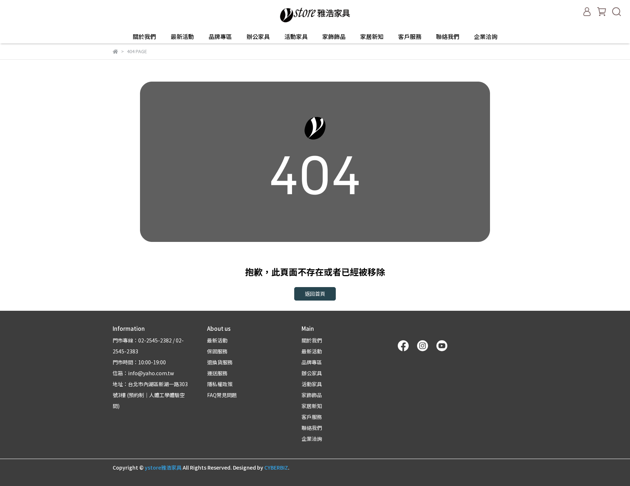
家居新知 (372, 36)
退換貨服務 (220, 362)
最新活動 (182, 36)
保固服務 (217, 351)
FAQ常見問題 (222, 395)
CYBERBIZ (276, 467)
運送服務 (217, 373)
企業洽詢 (485, 36)
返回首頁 (315, 293)
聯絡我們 (447, 36)
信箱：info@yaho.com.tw (143, 373)
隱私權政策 (220, 384)
